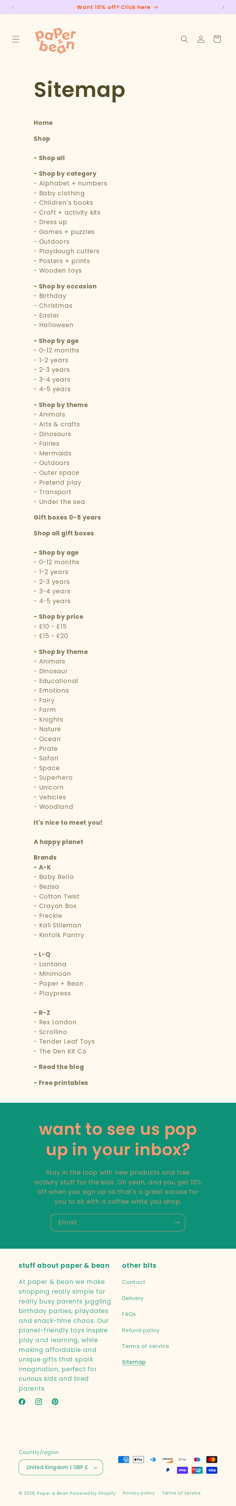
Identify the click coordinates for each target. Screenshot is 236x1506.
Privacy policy (139, 1493)
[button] (15, 39)
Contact (133, 1282)
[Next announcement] (223, 7)
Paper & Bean (52, 1493)
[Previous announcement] (12, 7)
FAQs (129, 1314)
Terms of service (145, 1346)
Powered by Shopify (93, 1493)
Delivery (133, 1298)
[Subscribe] (177, 1222)
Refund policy (141, 1330)
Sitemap (134, 1362)
